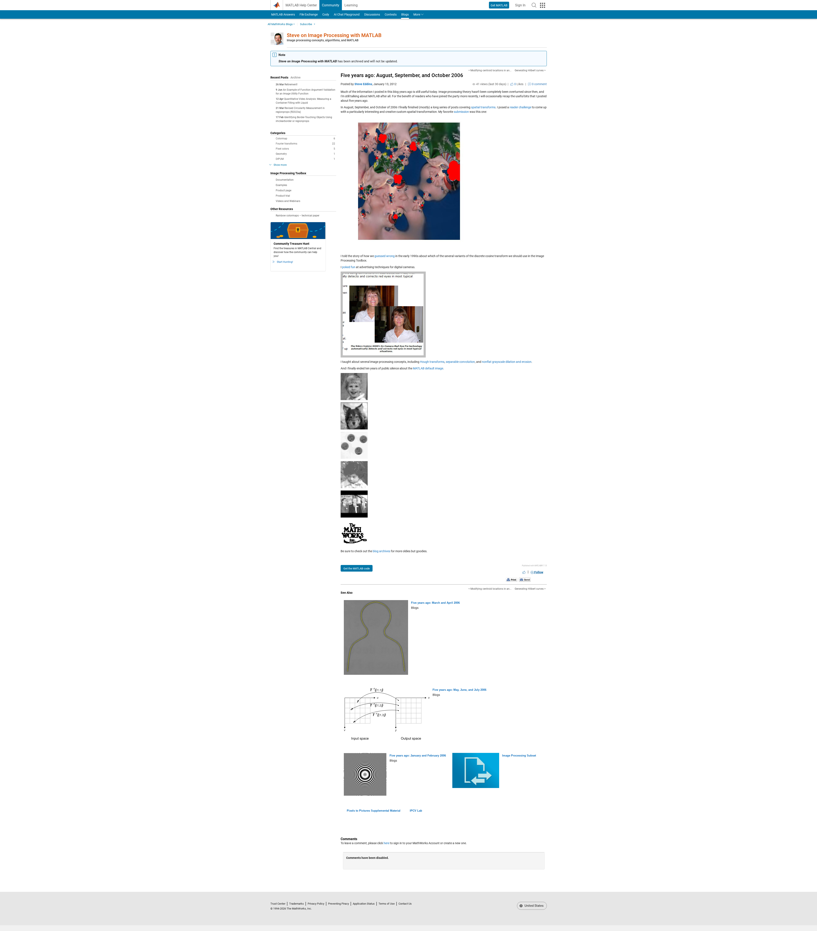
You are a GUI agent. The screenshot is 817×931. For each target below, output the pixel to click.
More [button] (416, 14)
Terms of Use (387, 903)
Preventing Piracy (338, 903)
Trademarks (296, 903)
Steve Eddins (363, 84)
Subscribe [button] (306, 24)
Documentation (285, 179)
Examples (281, 185)
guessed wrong (384, 256)
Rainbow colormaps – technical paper (297, 215)
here (386, 843)
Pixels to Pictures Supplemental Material (373, 810)
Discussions (372, 14)
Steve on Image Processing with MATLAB (334, 35)
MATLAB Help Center (301, 5)
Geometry (305, 153)
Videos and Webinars (288, 201)
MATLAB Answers (283, 14)
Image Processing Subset (519, 755)
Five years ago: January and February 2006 (418, 755)
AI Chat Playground (347, 14)
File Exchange (309, 14)
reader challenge (520, 107)
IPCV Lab (416, 810)
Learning (351, 5)
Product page (283, 190)
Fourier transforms (305, 143)
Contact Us (405, 903)
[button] (534, 5)
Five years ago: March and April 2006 (435, 602)
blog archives (381, 551)
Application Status (364, 903)
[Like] (524, 572)
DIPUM (305, 158)
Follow (538, 572)
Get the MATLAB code (356, 568)
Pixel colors (305, 148)
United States (534, 906)
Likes (518, 84)
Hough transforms (432, 361)
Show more (280, 164)
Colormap (305, 138)
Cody (325, 14)
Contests (391, 14)
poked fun (348, 267)
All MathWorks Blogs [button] (280, 24)
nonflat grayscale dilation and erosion (506, 361)
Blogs (405, 14)
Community (330, 5)
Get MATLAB (499, 5)
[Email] (524, 579)
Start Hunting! (285, 261)
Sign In (521, 6)
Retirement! (290, 84)
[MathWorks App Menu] (542, 5)
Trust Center (277, 903)
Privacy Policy (316, 903)
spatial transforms (483, 107)
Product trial (283, 195)
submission (461, 111)
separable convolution (460, 361)
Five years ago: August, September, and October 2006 (402, 75)
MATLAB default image (428, 368)
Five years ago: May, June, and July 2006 (459, 689)
